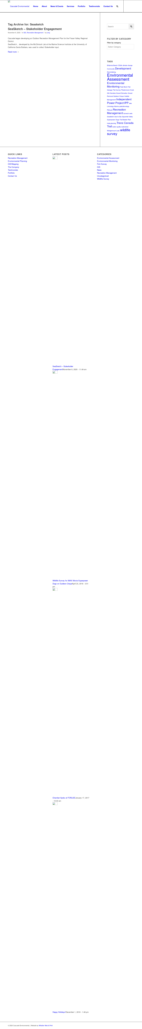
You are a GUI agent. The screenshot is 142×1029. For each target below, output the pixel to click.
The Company (13, 167)
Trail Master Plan (125, 120)
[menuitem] (35, 6)
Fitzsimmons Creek (127, 90)
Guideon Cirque (118, 96)
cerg (48, 33)
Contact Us (12, 176)
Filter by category (114, 43)
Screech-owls (127, 113)
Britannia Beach (112, 65)
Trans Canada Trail (120, 124)
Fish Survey (117, 90)
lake (130, 103)
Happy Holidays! (59, 1012)
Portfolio (11, 173)
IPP (126, 103)
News (99, 170)
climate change (127, 65)
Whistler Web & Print (46, 1025)
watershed (124, 127)
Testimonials (13, 170)
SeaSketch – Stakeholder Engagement (35, 29)
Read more (12, 51)
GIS (25, 33)
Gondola (113, 93)
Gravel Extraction (121, 93)
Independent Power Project (119, 100)
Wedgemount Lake (113, 131)
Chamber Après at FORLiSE (64, 797)
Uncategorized (103, 176)
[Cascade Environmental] (18, 6)
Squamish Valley (127, 117)
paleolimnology (124, 106)
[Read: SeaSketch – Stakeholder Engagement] (55, 158)
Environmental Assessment (120, 77)
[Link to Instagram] (132, 6)
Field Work (123, 87)
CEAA (120, 65)
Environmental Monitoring (115, 84)
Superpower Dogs (113, 120)
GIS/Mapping (13, 164)
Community (111, 69)
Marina (116, 106)
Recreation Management (35, 33)
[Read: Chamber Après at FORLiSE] (55, 590)
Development (123, 68)
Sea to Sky (117, 117)
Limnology (110, 106)
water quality (116, 127)
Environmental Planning (17, 161)
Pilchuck (109, 110)
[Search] (117, 6)
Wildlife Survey (103, 178)
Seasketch (110, 117)
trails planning (111, 123)
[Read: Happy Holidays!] (55, 804)
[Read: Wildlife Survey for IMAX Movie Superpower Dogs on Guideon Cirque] (55, 372)
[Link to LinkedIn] (128, 6)
